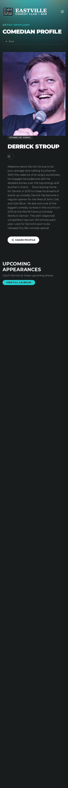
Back (11, 41)
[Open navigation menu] (62, 12)
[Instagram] (11, 156)
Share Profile (25, 240)
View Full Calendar (18, 282)
